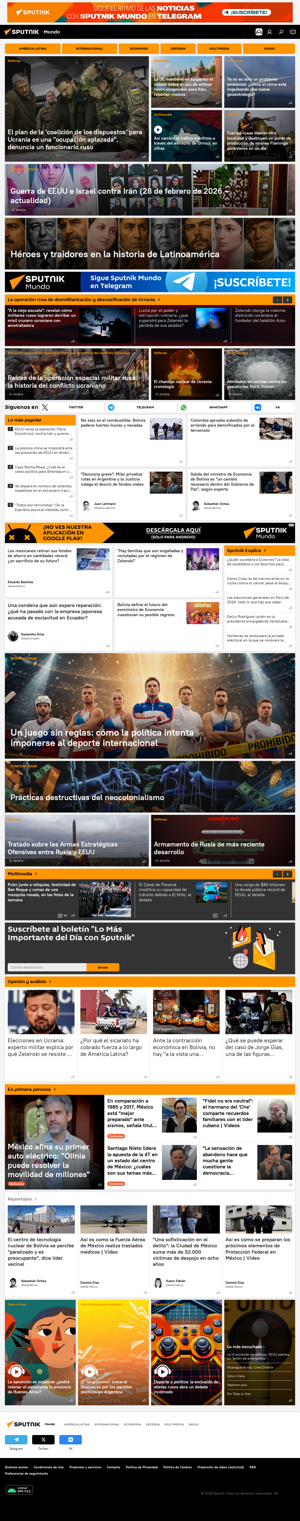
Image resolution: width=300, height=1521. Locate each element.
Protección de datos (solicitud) (221, 1467)
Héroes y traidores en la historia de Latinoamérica (150, 243)
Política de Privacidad (142, 1467)
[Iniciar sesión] (269, 32)
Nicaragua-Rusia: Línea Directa (250, 1367)
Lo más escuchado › (245, 1346)
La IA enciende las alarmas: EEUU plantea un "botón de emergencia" (258, 1356)
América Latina (77, 1424)
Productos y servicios (85, 1467)
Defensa (14, 61)
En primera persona (29, 1089)
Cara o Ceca (17, 1305)
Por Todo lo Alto (239, 1394)
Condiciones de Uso (49, 1467)
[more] (144, 157)
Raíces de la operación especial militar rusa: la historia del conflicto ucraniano (69, 353)
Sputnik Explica (244, 550)
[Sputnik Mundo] (23, 36)
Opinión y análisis (27, 981)
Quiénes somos (16, 1467)
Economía (162, 61)
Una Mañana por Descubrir (102, 1305)
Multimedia (163, 115)
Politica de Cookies (177, 1467)
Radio (194, 1424)
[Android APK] (19, 1490)
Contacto (113, 1467)
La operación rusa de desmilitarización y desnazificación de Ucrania (81, 299)
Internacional (24, 169)
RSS (253, 1467)
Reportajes (20, 1199)
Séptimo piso (237, 1385)
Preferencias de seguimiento (26, 1473)
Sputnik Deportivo (168, 1305)
